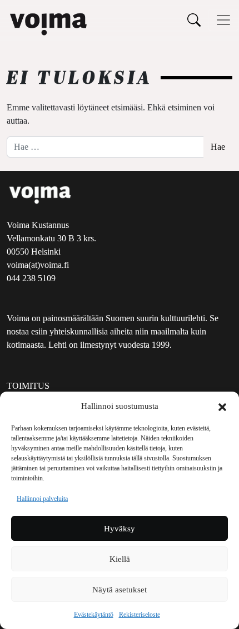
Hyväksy (119, 528)
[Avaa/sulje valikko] (223, 20)
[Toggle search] (194, 20)
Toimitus (28, 385)
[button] (222, 406)
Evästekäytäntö (93, 614)
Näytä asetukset (119, 589)
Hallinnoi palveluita (42, 499)
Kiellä (119, 559)
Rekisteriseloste (139, 614)
